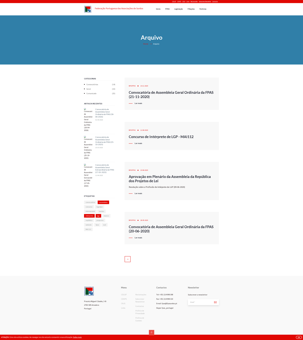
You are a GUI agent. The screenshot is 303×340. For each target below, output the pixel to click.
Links (187, 1)
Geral (100, 89)
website (88, 225)
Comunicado (100, 93)
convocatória (90, 202)
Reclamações (194, 1)
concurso (89, 207)
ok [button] (299, 337)
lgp (98, 216)
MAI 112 (88, 229)
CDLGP (174, 1)
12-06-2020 (144, 130)
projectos (100, 220)
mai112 (106, 216)
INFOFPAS (132, 86)
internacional (90, 211)
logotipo (100, 207)
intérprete (89, 216)
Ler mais (138, 103)
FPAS (167, 9)
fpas (97, 225)
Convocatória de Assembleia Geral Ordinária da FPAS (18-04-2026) (104, 113)
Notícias (202, 9)
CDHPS (179, 1)
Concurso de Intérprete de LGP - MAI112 (161, 136)
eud (104, 225)
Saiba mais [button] (77, 337)
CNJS (183, 1)
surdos (101, 211)
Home (145, 44)
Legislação (178, 9)
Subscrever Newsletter (205, 1)
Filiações (191, 9)
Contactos (215, 1)
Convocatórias (100, 84)
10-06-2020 (144, 170)
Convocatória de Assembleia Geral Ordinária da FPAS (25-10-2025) (104, 140)
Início (158, 9)
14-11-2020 (144, 86)
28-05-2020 (144, 220)
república (89, 220)
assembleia (103, 202)
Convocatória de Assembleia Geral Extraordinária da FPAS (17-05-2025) (104, 168)
